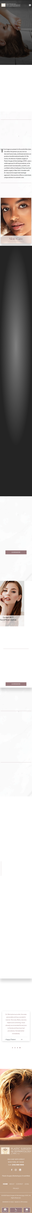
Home (5, 1184)
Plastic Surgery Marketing (10, 1176)
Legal (27, 1184)
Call (16, 1211)
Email (26, 1211)
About (11, 1184)
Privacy (16, 1188)
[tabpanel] (16, 1023)
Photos (5, 1211)
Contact (19, 1184)
